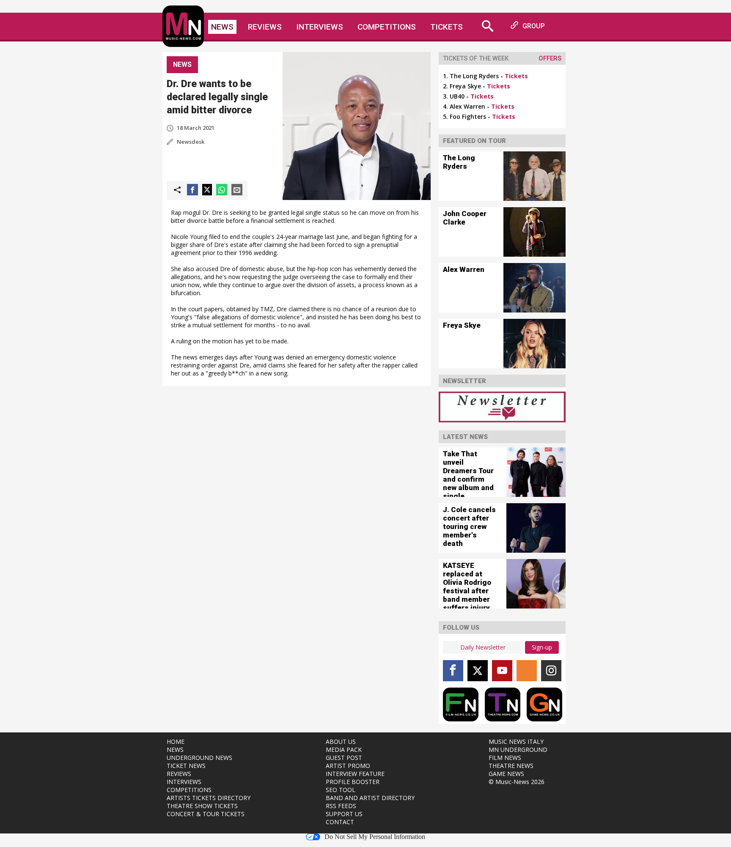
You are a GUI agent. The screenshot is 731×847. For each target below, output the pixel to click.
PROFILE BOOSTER (352, 782)
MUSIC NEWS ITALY (516, 741)
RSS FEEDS (341, 806)
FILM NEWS (505, 758)
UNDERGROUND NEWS (199, 758)
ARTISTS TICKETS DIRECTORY (208, 798)
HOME (175, 741)
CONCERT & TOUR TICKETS (206, 814)
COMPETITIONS (189, 790)
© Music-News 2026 (516, 782)
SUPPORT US (344, 814)
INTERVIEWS (184, 782)
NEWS (175, 750)
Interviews (319, 27)
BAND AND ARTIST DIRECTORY (370, 798)
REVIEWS (179, 774)
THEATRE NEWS (511, 766)
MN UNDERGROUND (518, 750)
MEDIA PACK (344, 750)
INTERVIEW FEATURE (355, 774)
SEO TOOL (340, 790)
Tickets (446, 27)
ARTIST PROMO (348, 766)
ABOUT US (341, 741)
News (222, 27)
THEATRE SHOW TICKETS (202, 806)
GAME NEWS (506, 774)
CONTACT (340, 822)
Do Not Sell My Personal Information (374, 836)
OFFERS (550, 58)
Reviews (265, 27)
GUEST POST (344, 758)
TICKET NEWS (186, 766)
